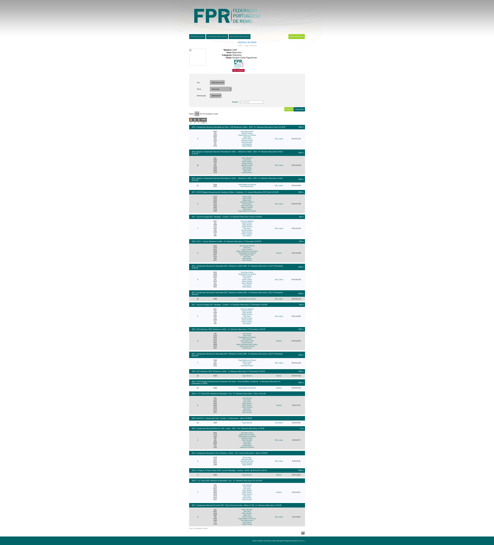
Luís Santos (247, 285)
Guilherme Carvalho (247, 447)
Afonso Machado (247, 206)
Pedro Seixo (247, 204)
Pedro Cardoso (247, 234)
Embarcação (201, 96)
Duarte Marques (247, 463)
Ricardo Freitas (247, 133)
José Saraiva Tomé (247, 255)
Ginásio (279, 253)
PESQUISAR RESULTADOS (217, 36)
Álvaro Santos (247, 281)
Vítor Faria (247, 248)
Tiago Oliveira (247, 169)
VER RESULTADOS (197, 36)
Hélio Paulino (247, 339)
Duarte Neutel (247, 146)
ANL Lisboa (279, 139)
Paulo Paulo (247, 167)
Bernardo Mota (247, 459)
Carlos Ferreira (247, 249)
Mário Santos (247, 405)
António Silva (247, 198)
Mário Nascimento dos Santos (246, 251)
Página (192, 114)
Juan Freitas (247, 522)
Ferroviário (279, 423)
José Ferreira (247, 258)
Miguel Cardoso (247, 207)
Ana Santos (247, 236)
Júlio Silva (247, 278)
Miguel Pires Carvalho (247, 435)
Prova (199, 89)
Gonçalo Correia (247, 140)
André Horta (247, 209)
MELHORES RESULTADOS (239, 36)
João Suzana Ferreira (247, 246)
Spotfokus (302, 541)
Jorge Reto (247, 137)
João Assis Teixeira (247, 202)
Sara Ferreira (247, 260)
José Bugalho (247, 144)
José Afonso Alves (247, 131)
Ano (198, 82)
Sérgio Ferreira (247, 163)
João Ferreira (247, 411)
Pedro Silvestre (247, 142)
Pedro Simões (247, 162)
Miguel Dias (247, 200)
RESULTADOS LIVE (297, 36)
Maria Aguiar (246, 287)
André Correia (247, 139)
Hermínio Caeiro (247, 165)
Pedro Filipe (247, 197)
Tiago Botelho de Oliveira (247, 135)
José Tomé (247, 257)
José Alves (247, 160)
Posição (235, 102)
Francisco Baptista (247, 221)
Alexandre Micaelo (247, 461)
